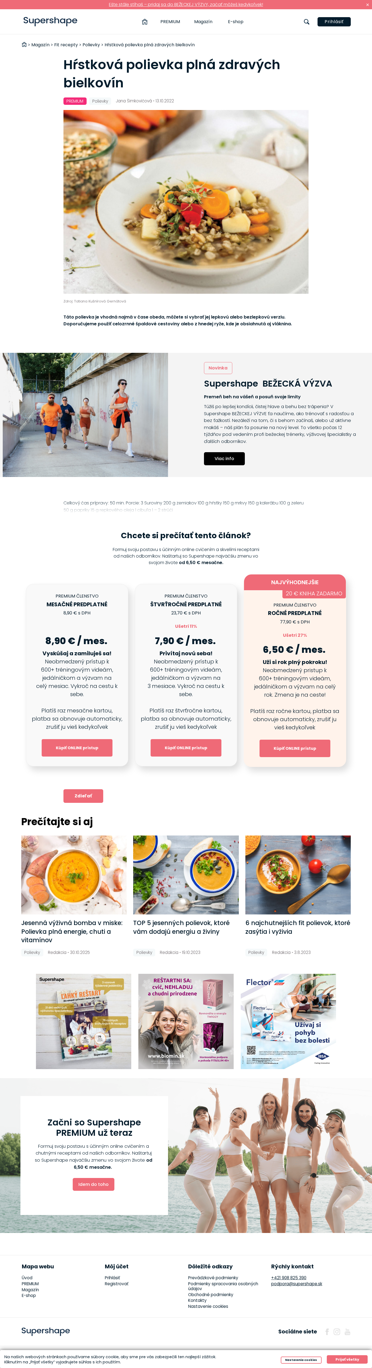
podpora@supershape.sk (296, 1284)
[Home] (145, 22)
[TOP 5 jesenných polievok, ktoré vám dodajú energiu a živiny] (186, 875)
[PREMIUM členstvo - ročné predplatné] (295, 675)
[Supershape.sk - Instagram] (337, 1332)
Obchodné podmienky (210, 1294)
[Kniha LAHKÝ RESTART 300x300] (83, 1021)
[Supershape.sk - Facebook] (327, 1332)
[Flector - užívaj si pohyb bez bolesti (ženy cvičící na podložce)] (288, 1021)
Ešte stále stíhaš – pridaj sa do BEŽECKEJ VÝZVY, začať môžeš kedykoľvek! (186, 4)
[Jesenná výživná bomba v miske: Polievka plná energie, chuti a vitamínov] (74, 875)
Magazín (203, 22)
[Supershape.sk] (50, 22)
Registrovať (117, 1284)
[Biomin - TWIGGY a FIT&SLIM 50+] (186, 1021)
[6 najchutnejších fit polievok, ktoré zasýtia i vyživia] (298, 875)
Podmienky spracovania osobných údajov (223, 1286)
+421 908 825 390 (288, 1278)
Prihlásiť (334, 22)
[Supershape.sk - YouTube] (347, 1332)
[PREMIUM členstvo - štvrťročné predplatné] (186, 675)
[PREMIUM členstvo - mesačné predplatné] (77, 675)
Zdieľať (83, 796)
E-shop (235, 22)
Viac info (224, 458)
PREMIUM (170, 22)
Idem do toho (93, 1184)
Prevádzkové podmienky (213, 1278)
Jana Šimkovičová (134, 101)
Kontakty (197, 1300)
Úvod (27, 1278)
